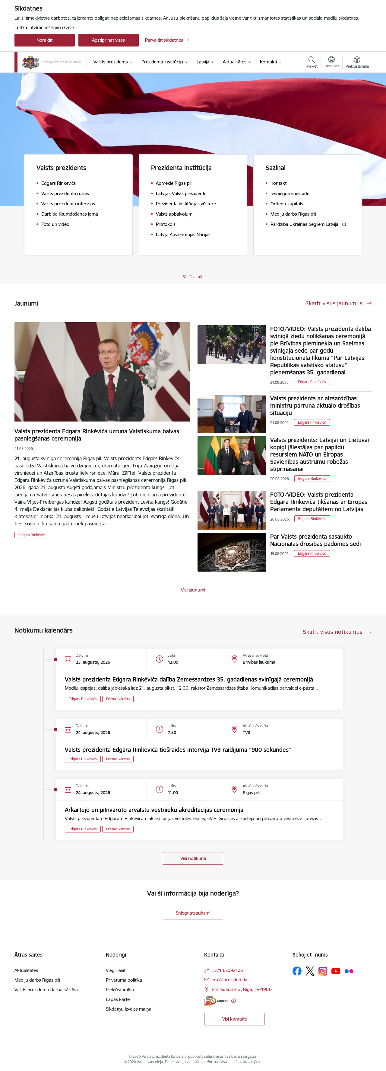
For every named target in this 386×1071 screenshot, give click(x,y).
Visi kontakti (234, 1019)
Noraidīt (44, 40)
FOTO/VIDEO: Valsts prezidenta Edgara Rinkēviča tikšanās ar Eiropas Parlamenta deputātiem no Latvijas (318, 502)
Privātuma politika (124, 980)
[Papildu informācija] (233, 1001)
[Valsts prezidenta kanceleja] (52, 62)
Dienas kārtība (118, 699)
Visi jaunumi (193, 590)
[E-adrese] (216, 1001)
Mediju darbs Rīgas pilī (37, 980)
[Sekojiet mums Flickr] (348, 970)
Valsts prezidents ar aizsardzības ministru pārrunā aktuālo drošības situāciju (315, 405)
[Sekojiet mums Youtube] (335, 970)
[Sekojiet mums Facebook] (297, 971)
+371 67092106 (227, 970)
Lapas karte (118, 999)
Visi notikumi (193, 858)
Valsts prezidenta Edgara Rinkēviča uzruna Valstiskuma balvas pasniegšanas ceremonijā (96, 435)
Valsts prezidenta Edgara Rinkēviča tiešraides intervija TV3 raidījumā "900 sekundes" (178, 749)
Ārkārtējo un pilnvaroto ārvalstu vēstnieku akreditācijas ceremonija (154, 809)
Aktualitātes (26, 970)
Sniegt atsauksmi (193, 913)
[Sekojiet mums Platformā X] (310, 971)
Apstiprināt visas (108, 40)
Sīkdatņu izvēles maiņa (128, 1009)
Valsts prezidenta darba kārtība (46, 989)
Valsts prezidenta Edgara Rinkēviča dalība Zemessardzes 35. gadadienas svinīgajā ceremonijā (189, 679)
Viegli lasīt (115, 970)
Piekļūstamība (120, 989)
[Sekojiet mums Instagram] (322, 971)
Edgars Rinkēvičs (32, 535)
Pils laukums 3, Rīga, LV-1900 (242, 989)
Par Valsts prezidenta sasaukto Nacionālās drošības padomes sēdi (315, 540)
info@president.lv (229, 980)
